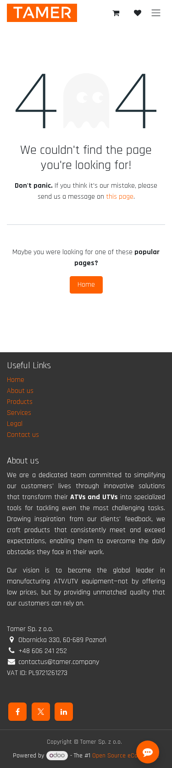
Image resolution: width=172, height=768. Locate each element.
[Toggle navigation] (156, 13)
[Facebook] (17, 712)
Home (86, 284)
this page (119, 197)
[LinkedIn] (64, 712)
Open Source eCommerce (125, 756)
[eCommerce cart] (115, 13)
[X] (41, 712)
